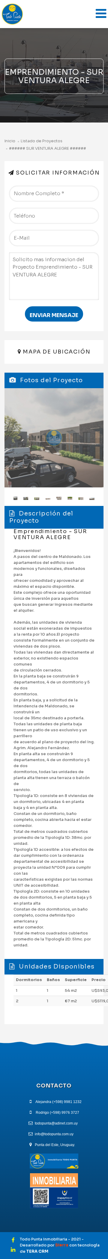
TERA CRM (37, 1251)
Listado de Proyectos (41, 141)
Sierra (62, 1245)
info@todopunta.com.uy (54, 1134)
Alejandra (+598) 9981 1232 (58, 1102)
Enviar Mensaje (54, 315)
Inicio (9, 141)
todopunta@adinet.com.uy (56, 1123)
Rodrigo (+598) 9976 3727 (57, 1112)
